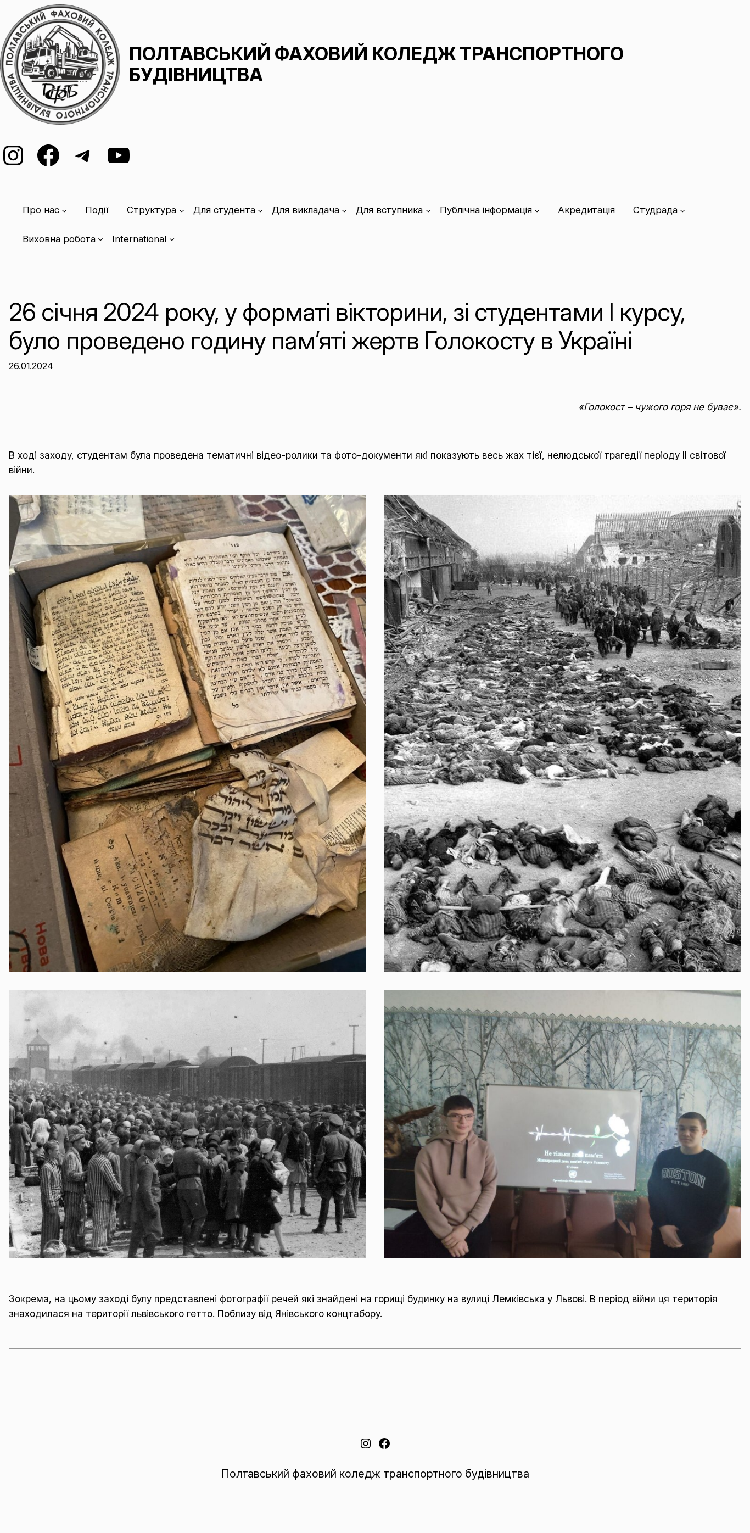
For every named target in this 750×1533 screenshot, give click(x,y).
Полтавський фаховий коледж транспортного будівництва (376, 64)
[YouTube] (118, 155)
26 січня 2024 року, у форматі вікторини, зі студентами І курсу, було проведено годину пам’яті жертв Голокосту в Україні (347, 326)
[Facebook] (48, 155)
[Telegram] (83, 155)
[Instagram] (13, 155)
